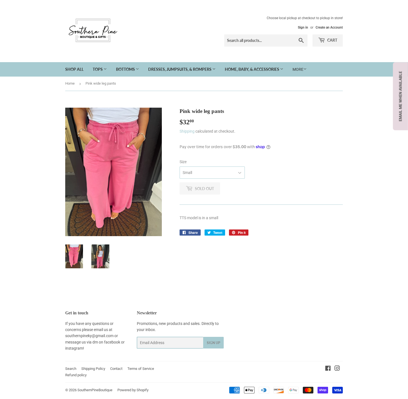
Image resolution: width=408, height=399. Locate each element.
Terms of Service (140, 369)
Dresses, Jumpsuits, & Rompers (180, 69)
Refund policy (76, 375)
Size (183, 162)
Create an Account (329, 27)
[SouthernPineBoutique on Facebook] (328, 369)
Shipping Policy (93, 369)
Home (70, 83)
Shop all (74, 69)
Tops (98, 69)
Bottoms (126, 69)
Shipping (187, 131)
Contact (116, 369)
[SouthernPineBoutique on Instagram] (337, 369)
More (298, 69)
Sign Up (213, 343)
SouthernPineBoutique (94, 390)
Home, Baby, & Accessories (252, 69)
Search (70, 369)
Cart (331, 40)
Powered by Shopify (132, 390)
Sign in (303, 27)
